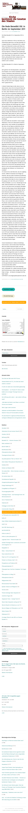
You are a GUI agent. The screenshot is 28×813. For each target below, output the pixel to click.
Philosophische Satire (17, 279)
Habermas (4, 502)
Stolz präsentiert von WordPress (14, 808)
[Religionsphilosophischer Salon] (14, 9)
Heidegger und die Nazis (7, 506)
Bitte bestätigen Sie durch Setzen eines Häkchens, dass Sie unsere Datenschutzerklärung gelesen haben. (13, 649)
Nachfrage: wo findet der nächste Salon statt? (13, 740)
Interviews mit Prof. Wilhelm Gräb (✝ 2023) (12, 302)
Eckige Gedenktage (6, 485)
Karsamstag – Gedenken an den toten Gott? (12, 792)
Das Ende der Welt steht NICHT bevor (11, 378)
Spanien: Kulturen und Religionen (9, 586)
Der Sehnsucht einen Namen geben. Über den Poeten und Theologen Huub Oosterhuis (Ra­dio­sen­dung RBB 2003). (14, 787)
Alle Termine (5, 368)
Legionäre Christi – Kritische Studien (10, 539)
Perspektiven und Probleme (8, 563)
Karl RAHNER (5, 530)
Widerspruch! (5, 614)
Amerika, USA (5, 434)
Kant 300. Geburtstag (7, 527)
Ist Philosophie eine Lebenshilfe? (9, 515)
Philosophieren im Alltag (7, 574)
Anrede (3, 643)
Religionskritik (5, 580)
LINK (3, 676)
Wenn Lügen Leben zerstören (9, 407)
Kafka (3, 518)
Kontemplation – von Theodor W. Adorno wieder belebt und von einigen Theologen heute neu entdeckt (13, 392)
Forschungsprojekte (6, 491)
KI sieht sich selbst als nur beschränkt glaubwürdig (13, 386)
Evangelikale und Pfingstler (8, 488)
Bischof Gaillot (5, 446)
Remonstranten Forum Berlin (8, 583)
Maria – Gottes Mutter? (7, 550)
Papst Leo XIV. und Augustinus (9, 557)
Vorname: (4, 628)
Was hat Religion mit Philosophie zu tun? (11, 608)
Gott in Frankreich (6, 499)
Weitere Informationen (7, 672)
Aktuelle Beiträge (8, 296)
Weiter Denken (5, 611)
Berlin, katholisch (6, 443)
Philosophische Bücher (7, 452)
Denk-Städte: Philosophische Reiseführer (11, 462)
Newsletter (20, 341)
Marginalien (4, 547)
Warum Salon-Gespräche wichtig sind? (11, 602)
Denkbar (4, 465)
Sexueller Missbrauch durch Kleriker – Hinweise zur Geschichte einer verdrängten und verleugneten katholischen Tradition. (14, 780)
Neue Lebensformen (7, 554)
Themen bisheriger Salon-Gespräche (10, 592)
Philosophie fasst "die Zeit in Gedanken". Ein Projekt (14, 569)
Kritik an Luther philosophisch (8, 536)
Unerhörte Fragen (8, 289)
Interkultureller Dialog (7, 509)
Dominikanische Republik (7, 479)
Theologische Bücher (7, 455)
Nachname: (4, 633)
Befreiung (4, 437)
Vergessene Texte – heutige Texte (10, 599)
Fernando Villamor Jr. (19, 810)
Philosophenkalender (7, 566)
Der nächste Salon (6, 476)
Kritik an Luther (5, 533)
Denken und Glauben (7, 468)
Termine (4, 589)
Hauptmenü (14, 13)
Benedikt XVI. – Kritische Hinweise (10, 440)
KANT (3, 524)
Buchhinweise (5, 449)
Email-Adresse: (5, 638)
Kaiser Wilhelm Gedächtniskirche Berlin (11, 521)
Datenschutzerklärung (7, 745)
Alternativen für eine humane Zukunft (10, 431)
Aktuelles (4, 428)
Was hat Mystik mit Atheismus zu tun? (11, 605)
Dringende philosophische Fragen (9, 482)
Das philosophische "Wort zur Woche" (10, 458)
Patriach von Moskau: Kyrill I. (8, 560)
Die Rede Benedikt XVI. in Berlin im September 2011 (13, 27)
